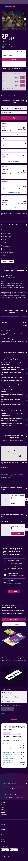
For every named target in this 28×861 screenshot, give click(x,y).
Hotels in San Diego (7, 762)
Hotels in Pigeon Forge (8, 752)
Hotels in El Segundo (8, 760)
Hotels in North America (16, 794)
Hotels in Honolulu (7, 743)
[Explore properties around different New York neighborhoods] (26, 516)
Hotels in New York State (19, 796)
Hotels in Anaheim (7, 764)
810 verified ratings (16, 46)
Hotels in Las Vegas (7, 748)
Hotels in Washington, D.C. (9, 758)
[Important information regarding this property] (26, 311)
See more (23, 521)
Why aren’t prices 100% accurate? (11, 788)
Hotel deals (7, 794)
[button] (2, 6)
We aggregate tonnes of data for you (12, 786)
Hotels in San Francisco (8, 750)
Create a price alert (12, 583)
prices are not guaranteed (11, 779)
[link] (17, 533)
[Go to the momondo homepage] (10, 6)
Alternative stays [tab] (16, 733)
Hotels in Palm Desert (8, 754)
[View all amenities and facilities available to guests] (26, 225)
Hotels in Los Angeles (8, 745)
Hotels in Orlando (7, 756)
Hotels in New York (9, 797)
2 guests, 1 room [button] (7, 55)
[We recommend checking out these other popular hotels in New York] (26, 489)
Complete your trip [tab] (17, 736)
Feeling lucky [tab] (7, 736)
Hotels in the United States (7, 796)
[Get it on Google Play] (5, 849)
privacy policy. (4, 713)
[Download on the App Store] (14, 849)
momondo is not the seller (9, 783)
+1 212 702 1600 (6, 44)
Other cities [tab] (6, 733)
